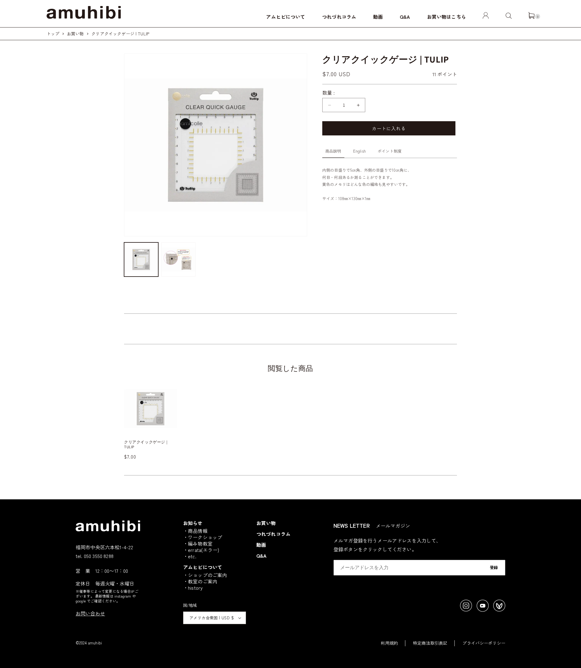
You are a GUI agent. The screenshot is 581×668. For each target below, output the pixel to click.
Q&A (405, 16)
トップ (53, 34)
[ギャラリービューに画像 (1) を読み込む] (141, 259)
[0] (531, 16)
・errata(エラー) (201, 549)
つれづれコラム (339, 16)
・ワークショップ (202, 537)
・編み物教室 (197, 543)
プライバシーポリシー (483, 643)
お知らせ (193, 523)
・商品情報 (195, 530)
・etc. (189, 556)
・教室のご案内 (200, 581)
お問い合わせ (90, 613)
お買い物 (75, 34)
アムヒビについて (285, 16)
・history (193, 587)
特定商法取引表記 (430, 643)
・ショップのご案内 (205, 575)
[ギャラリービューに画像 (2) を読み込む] (178, 259)
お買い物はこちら (446, 16)
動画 (378, 16)
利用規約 (389, 643)
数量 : (328, 92)
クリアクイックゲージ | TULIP (120, 34)
